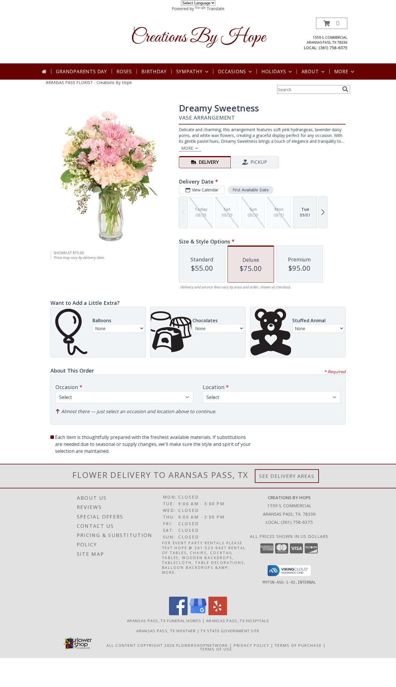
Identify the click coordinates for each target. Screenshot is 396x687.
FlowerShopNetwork (202, 645)
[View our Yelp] (217, 613)
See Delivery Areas (287, 476)
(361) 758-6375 (333, 47)
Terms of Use (216, 649)
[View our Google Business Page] (198, 613)
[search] (345, 89)
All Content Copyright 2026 (140, 645)
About (310, 71)
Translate (215, 8)
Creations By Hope (198, 37)
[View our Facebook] (178, 613)
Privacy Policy (251, 645)
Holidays (273, 71)
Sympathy (189, 71)
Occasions (232, 71)
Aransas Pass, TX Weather (166, 630)
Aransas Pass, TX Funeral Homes (164, 620)
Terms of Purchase (298, 645)
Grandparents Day (81, 71)
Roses (124, 71)
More (341, 71)
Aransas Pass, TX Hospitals (237, 620)
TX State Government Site (230, 630)
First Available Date (250, 190)
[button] (331, 23)
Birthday (153, 71)
